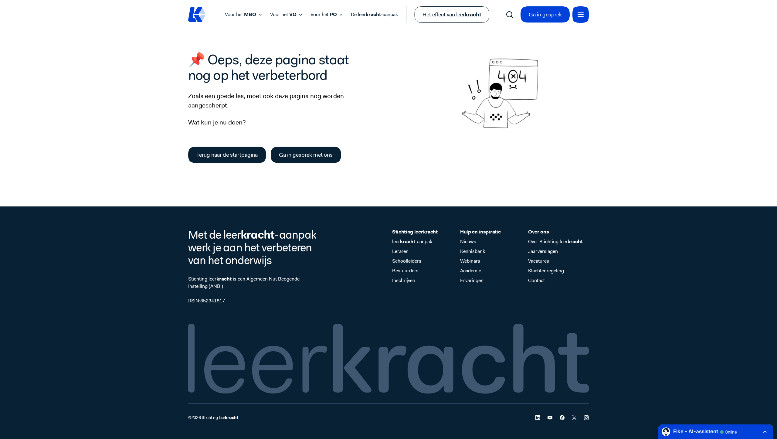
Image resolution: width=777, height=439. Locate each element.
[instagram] (586, 417)
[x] (574, 417)
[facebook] (562, 417)
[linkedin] (537, 417)
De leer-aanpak (374, 14)
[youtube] (550, 417)
